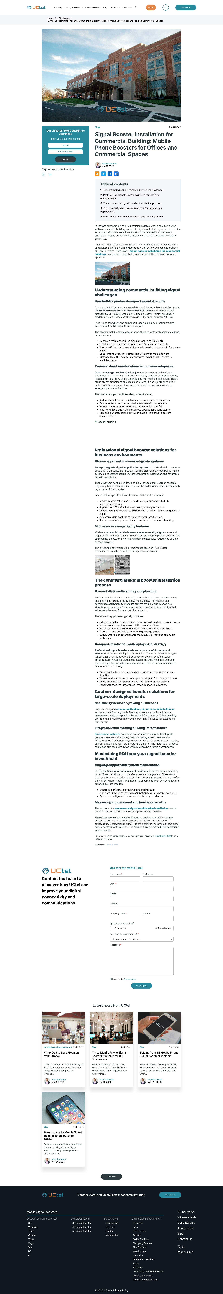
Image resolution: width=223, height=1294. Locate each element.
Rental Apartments (143, 1275)
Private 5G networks (93, 7)
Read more (111, 1177)
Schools (137, 1235)
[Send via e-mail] (97, 173)
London (109, 1231)
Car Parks (138, 1255)
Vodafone (33, 1227)
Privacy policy (129, 979)
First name (116, 874)
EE (29, 1255)
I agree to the (123, 979)
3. (130, 203)
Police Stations (141, 1239)
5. (131, 216)
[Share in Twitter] (103, 173)
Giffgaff (32, 1235)
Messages (115, 945)
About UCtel (127, 7)
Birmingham (112, 1223)
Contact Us (186, 7)
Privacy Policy (120, 1290)
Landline (114, 903)
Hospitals (138, 1223)
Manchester (112, 1235)
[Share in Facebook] (116, 173)
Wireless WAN (187, 1217)
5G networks (186, 1212)
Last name (148, 874)
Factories (138, 1267)
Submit (66, 159)
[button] (136, 8)
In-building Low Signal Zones (148, 1271)
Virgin (31, 1243)
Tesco (31, 1231)
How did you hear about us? (124, 934)
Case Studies (115, 7)
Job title (147, 913)
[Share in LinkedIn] (110, 173)
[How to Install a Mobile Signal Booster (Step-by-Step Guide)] (63, 1108)
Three (31, 1239)
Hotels (136, 1263)
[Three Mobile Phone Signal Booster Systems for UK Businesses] (111, 1028)
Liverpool (110, 1227)
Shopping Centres (142, 1243)
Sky (30, 1247)
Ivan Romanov (109, 163)
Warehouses (139, 1251)
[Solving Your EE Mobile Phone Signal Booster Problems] (159, 1028)
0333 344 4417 (186, 1252)
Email (113, 884)
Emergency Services (143, 1259)
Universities (139, 1231)
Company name (118, 913)
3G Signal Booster (81, 1223)
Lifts (135, 1227)
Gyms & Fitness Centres (145, 1279)
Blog (105, 7)
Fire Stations (139, 1247)
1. (132, 190)
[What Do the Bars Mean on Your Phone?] (63, 1028)
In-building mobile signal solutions (67, 7)
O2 (29, 1223)
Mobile (113, 894)
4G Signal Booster (81, 1227)
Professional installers (107, 734)
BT (29, 1251)
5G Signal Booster (81, 1231)
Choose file (120, 928)
